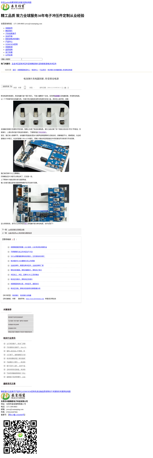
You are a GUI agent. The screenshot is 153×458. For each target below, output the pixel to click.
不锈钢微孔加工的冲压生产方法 (22, 252)
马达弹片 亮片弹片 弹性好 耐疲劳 (18, 321)
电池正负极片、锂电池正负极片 (22, 279)
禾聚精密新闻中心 (23, 70)
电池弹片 (57, 96)
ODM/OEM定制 (11, 44)
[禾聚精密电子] (13, 10)
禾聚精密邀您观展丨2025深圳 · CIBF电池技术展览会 (29, 247)
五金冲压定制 (17, 64)
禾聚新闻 (9, 47)
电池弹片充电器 (25, 295)
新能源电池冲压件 (49, 64)
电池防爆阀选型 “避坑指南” (16, 358)
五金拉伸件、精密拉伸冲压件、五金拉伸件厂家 (27, 265)
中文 (2, 2)
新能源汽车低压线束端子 (15, 317)
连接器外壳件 (12, 328)
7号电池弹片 (42, 132)
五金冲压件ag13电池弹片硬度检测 (20, 233)
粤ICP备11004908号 (16, 415)
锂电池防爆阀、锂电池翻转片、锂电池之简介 (26, 270)
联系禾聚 (59, 391)
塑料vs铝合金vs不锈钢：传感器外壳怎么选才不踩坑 (17, 351)
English (7, 2)
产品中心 (9, 42)
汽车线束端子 (10, 33)
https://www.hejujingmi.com (35, 299)
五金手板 (9, 36)
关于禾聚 (9, 52)
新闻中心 (35, 70)
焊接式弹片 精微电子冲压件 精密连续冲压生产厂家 (23, 332)
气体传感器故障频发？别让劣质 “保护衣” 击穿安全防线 (17, 373)
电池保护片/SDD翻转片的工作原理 (23, 261)
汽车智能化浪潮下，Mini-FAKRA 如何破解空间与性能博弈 (17, 347)
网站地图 (27, 2)
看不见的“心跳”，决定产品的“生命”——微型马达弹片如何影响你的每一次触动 (17, 366)
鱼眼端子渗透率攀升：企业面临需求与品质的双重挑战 (17, 377)
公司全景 (9, 55)
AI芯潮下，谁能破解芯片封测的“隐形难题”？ (17, 355)
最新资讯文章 (9, 384)
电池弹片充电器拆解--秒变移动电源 (60, 70)
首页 (14, 70)
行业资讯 (43, 70)
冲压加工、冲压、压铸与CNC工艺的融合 (25, 274)
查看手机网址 (25, 88)
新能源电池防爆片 (12, 39)
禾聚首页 (9, 28)
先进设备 (38, 391)
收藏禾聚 (13, 2)
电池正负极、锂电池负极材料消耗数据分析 (25, 288)
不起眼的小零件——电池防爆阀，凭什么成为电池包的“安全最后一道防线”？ (17, 362)
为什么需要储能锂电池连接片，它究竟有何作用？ (28, 256)
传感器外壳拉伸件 (13, 325)
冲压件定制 (26, 64)
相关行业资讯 (9, 338)
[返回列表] (7, 88)
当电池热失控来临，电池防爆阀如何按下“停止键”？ (17, 369)
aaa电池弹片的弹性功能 (16, 230)
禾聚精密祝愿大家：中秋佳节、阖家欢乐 (25, 284)
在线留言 (20, 2)
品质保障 (9, 50)
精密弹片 (9, 31)
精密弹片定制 (36, 64)
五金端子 (11, 391)
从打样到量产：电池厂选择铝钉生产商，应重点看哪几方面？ (17, 344)
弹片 (26, 223)
